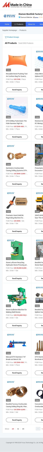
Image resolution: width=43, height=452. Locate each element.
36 (18, 429)
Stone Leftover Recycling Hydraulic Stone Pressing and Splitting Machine (17, 264)
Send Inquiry (17, 90)
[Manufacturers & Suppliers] (17, 4)
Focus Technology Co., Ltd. (30, 442)
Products (19, 24)
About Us (31, 24)
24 (13, 429)
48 (23, 429)
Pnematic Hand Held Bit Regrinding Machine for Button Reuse (15, 217)
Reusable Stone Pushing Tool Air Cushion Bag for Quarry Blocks (16, 76)
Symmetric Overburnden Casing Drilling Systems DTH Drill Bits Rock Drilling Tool (16, 170)
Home (7, 24)
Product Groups (13, 37)
